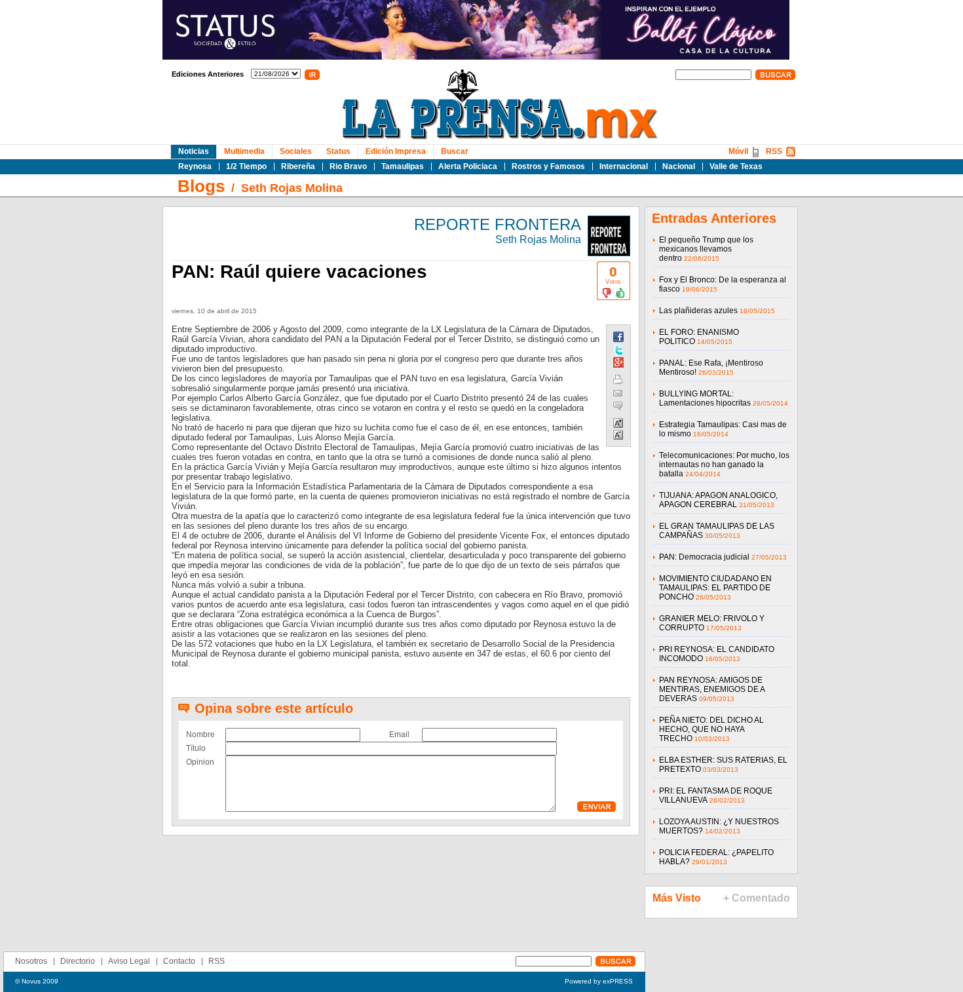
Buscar (454, 151)
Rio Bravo (348, 166)
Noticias (193, 151)
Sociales (296, 151)
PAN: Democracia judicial (704, 557)
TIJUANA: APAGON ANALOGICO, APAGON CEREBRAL (718, 500)
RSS (774, 151)
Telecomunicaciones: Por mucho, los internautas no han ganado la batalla (724, 464)
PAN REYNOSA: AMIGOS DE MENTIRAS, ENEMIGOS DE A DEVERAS (712, 689)
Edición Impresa (396, 151)
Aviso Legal (129, 961)
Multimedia (244, 151)
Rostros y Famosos (548, 166)
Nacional (678, 166)
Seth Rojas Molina (292, 188)
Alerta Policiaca (467, 166)
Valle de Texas (736, 166)
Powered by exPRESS (599, 981)
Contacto (179, 961)
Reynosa (195, 166)
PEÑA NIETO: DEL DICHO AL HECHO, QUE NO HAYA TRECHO (711, 729)
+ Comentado (756, 898)
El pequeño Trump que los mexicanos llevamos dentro (706, 249)
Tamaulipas (402, 166)
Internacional (623, 166)
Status (338, 151)
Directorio (77, 961)
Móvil (738, 151)
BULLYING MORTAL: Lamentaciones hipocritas (705, 398)
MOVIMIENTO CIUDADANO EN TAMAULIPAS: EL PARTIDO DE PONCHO (715, 587)
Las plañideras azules (698, 310)
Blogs (201, 186)
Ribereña (298, 166)
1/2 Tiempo (246, 166)
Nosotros (31, 961)
